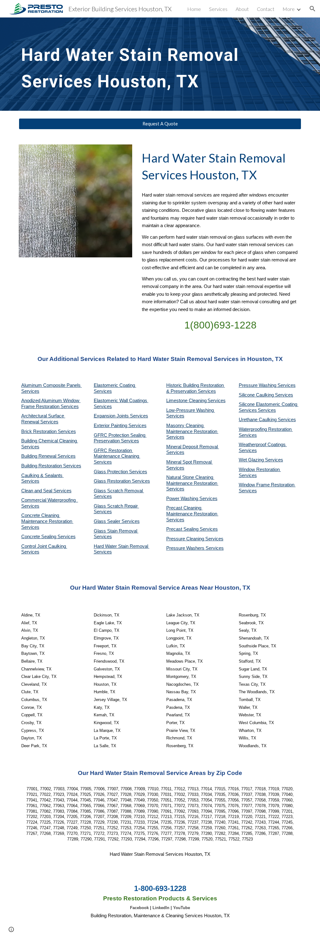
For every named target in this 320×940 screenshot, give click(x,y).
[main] (136, 64)
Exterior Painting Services (120, 425)
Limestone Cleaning (186, 400)
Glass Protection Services (120, 471)
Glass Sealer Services (117, 521)
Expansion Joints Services (121, 415)
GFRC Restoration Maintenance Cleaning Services (117, 456)
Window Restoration (260, 469)
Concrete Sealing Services (48, 536)
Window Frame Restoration (267, 484)
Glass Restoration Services (122, 481)
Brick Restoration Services (48, 431)
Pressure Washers (186, 548)
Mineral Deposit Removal (192, 446)
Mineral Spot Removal (189, 462)
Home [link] (194, 9)
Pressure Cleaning (185, 538)
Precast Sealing (183, 529)
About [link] (242, 9)
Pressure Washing (258, 385)
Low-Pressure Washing (190, 410)
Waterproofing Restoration (266, 429)
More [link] (288, 9)
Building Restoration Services (51, 465)
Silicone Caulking (257, 394)
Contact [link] (265, 9)
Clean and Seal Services (46, 490)
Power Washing (182, 498)
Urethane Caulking (258, 419)
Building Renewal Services (48, 456)
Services (217, 400)
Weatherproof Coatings (263, 444)
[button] (312, 8)
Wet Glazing (252, 459)
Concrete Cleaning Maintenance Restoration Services (47, 521)
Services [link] (218, 9)
